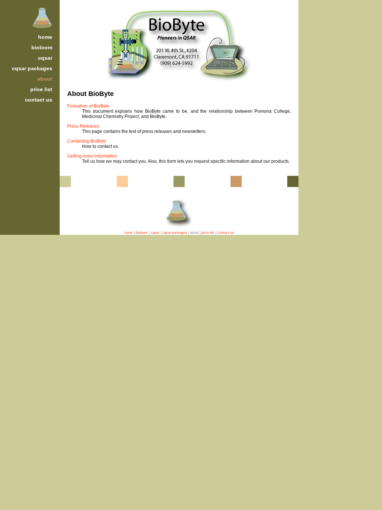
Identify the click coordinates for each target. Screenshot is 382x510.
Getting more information (92, 156)
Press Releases (83, 126)
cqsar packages (32, 68)
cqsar (45, 58)
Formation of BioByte (88, 106)
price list (41, 89)
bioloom (41, 47)
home (45, 37)
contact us (38, 100)
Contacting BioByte (86, 141)
